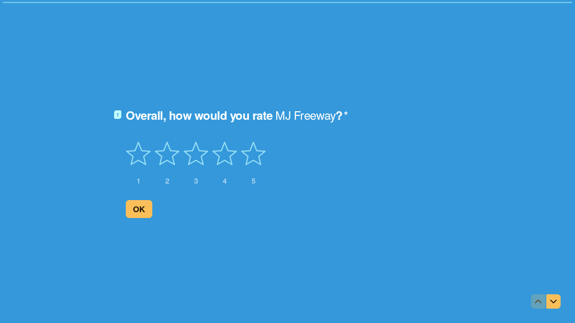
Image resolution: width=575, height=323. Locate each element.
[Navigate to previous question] (538, 301)
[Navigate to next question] (553, 301)
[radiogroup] (196, 163)
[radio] (138, 163)
